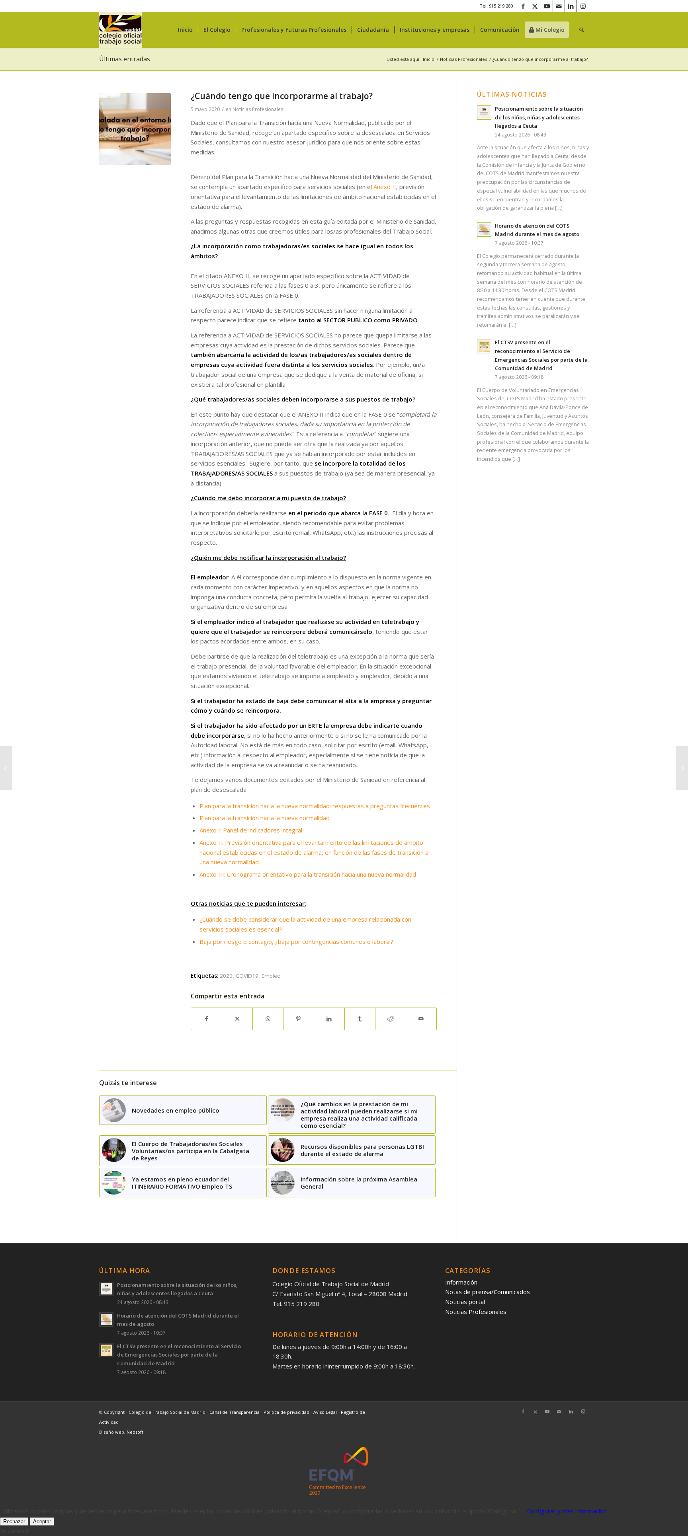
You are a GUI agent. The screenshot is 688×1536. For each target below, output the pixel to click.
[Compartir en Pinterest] (298, 1019)
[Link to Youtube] (547, 6)
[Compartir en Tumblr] (360, 1019)
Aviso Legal (325, 1412)
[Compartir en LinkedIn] (329, 1019)
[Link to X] (535, 6)
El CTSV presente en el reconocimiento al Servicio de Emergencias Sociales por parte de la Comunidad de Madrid (179, 1355)
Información (461, 1282)
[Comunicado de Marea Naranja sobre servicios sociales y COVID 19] (682, 768)
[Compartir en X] (237, 1019)
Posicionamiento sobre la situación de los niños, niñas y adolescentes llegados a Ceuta (539, 117)
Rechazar (14, 1521)
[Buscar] (581, 30)
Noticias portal (465, 1302)
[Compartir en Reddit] (390, 1019)
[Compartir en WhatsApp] (268, 1019)
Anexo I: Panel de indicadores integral (250, 830)
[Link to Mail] (559, 6)
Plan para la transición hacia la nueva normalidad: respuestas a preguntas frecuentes (314, 806)
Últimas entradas (124, 59)
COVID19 (247, 975)
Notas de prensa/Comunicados (487, 1292)
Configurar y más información (567, 1511)
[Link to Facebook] (523, 6)
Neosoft (135, 1432)
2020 (226, 975)
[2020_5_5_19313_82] (135, 129)
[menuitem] (185, 30)
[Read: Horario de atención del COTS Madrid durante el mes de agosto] (484, 229)
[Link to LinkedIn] (571, 6)
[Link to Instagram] (583, 6)
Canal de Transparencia (234, 1412)
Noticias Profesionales (258, 109)
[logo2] (120, 30)
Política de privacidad (287, 1412)
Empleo (271, 975)
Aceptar (42, 1521)
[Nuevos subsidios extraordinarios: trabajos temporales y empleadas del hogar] (6, 768)
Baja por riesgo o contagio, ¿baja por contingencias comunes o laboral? (296, 941)
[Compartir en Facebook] (206, 1019)
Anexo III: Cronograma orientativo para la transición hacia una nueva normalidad (307, 874)
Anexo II (384, 187)
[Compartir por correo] (421, 1019)
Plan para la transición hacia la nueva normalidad (264, 818)
